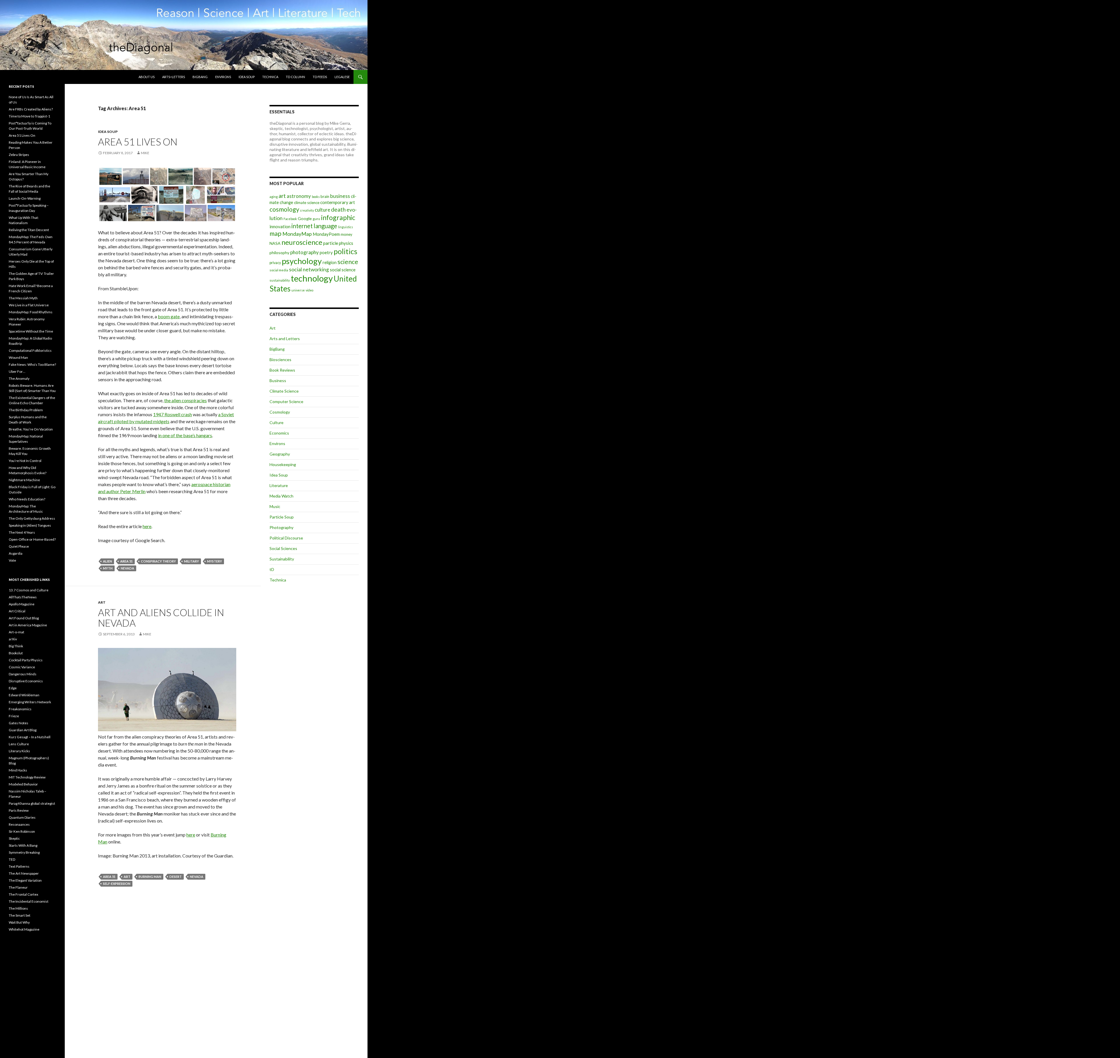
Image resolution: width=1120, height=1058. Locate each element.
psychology (302, 261)
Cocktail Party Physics (26, 660)
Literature (279, 485)
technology (312, 278)
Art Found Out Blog (24, 618)
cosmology (284, 209)
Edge (13, 688)
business (340, 196)
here (147, 526)
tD (272, 569)
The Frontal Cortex (23, 894)
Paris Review (19, 810)
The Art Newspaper (24, 873)
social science (343, 269)
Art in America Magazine (28, 625)
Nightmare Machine (24, 480)
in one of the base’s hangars (185, 435)
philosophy (279, 252)
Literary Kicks (19, 751)
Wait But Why (19, 922)
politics (345, 251)
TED (12, 859)
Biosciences (280, 359)
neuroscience (301, 242)
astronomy (299, 196)
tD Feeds (320, 77)
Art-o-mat (16, 632)
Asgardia (15, 553)
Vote (12, 560)
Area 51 (126, 561)
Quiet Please (19, 546)
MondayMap (297, 234)
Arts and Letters (285, 338)
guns (316, 219)
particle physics (338, 243)
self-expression (116, 883)
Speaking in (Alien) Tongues (30, 525)
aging (274, 196)
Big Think (16, 646)
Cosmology (280, 412)
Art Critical (17, 611)
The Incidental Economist (28, 901)
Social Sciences (283, 548)
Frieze (14, 716)
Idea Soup (247, 77)
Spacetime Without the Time (31, 331)
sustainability (280, 280)
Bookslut (16, 653)
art (127, 876)
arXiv (13, 639)
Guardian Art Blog (22, 730)
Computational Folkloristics (30, 350)
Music (275, 506)
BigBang (200, 77)
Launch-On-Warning (25, 198)
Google (305, 218)
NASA (275, 243)
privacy (275, 263)
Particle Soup (282, 516)
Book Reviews (282, 370)
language (325, 225)
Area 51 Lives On (137, 141)
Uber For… (17, 371)
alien (107, 561)
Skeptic (14, 838)
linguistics (345, 227)
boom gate (169, 316)
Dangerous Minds (22, 674)
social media (279, 270)
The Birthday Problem (26, 410)
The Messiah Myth (23, 298)
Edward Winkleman (24, 695)
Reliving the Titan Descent (29, 230)
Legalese (342, 77)
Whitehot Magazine (24, 929)
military (191, 561)
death (338, 209)
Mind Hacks (18, 770)
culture (322, 210)
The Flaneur (18, 887)
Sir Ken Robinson (22, 831)
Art (102, 602)
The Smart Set (19, 915)
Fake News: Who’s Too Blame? (32, 364)
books (316, 196)
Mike (145, 153)
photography (304, 252)
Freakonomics (20, 709)
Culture (277, 422)
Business (278, 380)
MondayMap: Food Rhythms (30, 312)
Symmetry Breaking (24, 852)
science (347, 262)
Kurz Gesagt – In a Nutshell (29, 737)
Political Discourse (286, 537)
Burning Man (150, 876)
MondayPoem (326, 234)
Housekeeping (283, 464)
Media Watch (281, 495)
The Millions (18, 908)
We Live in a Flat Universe (29, 305)
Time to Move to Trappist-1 (29, 116)
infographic (338, 217)
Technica (270, 77)
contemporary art (337, 202)
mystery (214, 561)
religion (330, 262)
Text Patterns (19, 866)
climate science (306, 202)
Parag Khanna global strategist (32, 803)
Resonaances (19, 824)
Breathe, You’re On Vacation (31, 429)
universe (298, 290)
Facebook (290, 219)
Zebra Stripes (19, 154)
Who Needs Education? (27, 499)
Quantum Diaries (22, 817)
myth (108, 568)
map (275, 233)
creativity (307, 210)
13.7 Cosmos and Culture (28, 590)
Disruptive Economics (26, 681)
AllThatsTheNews (23, 597)
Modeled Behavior (23, 784)
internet (302, 225)
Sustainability (282, 558)
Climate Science (284, 391)
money (346, 234)
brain (325, 196)
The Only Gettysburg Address (32, 518)
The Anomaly (19, 378)
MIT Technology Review (27, 777)
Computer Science (286, 401)
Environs (223, 77)
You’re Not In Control (25, 460)
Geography (280, 453)
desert (175, 876)
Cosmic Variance (22, 667)
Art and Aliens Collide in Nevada (161, 618)
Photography (281, 527)
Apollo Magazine (21, 604)
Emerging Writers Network (30, 702)
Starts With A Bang (23, 845)
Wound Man (18, 357)
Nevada (127, 568)
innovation (280, 226)
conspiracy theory (158, 561)
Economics (279, 432)
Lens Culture (19, 744)
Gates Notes (18, 723)
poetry (326, 252)
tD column (295, 77)
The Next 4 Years (22, 532)
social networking (309, 269)
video (309, 290)
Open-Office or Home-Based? (32, 539)
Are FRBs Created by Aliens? (31, 109)
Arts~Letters (173, 77)
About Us (147, 77)
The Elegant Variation (25, 880)
